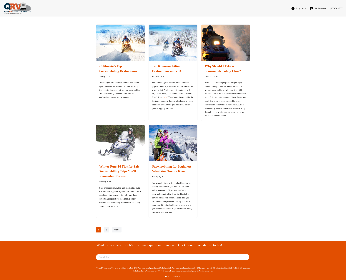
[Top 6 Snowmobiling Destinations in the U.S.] (173, 43)
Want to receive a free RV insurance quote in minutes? (135, 245)
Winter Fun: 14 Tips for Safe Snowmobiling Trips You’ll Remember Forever (119, 171)
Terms (166, 276)
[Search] (246, 257)
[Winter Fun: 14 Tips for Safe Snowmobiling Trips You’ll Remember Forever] (120, 143)
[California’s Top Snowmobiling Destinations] (120, 43)
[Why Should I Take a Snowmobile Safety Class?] (225, 43)
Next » (116, 230)
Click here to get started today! (200, 245)
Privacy (176, 276)
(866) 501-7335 (336, 8)
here (165, 97)
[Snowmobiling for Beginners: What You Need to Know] (173, 143)
